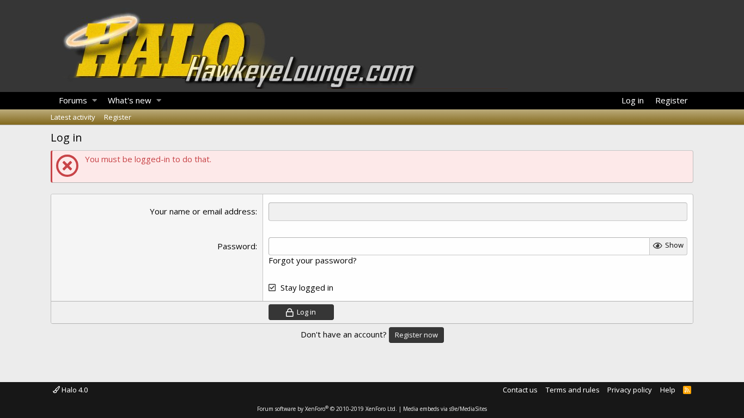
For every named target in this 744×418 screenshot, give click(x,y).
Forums (73, 100)
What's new (129, 100)
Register (117, 117)
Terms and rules (573, 390)
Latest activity (73, 117)
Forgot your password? (313, 260)
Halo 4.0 (74, 390)
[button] (94, 100)
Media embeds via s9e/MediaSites (445, 409)
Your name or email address (202, 211)
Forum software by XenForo (327, 409)
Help (667, 390)
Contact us (520, 390)
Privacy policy (629, 390)
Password (236, 246)
